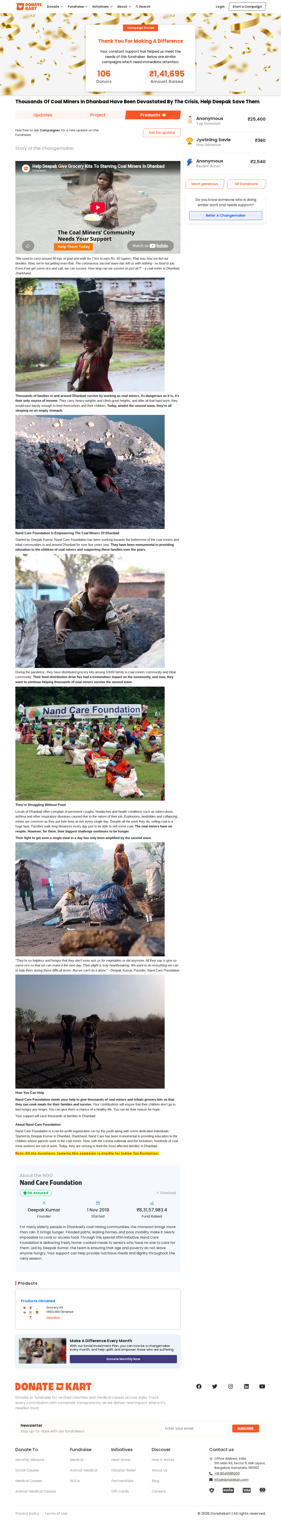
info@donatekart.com (231, 1479)
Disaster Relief (123, 1470)
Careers (159, 1491)
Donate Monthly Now (123, 1359)
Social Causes (27, 1470)
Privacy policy (27, 1513)
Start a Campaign (247, 6)
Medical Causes (28, 1480)
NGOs (75, 1480)
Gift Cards (120, 1491)
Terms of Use (56, 1513)
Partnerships (122, 1480)
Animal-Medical (83, 1470)
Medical (76, 1459)
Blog (155, 1480)
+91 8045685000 (227, 1473)
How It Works (163, 1459)
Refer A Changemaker (226, 215)
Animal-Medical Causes (35, 1491)
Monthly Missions (29, 1459)
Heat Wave (120, 1459)
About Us (159, 1470)
